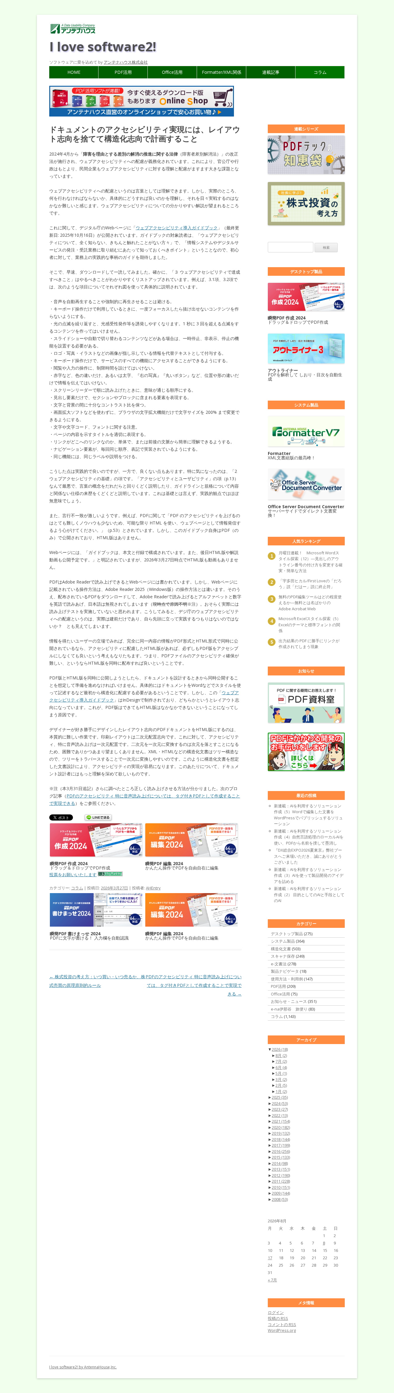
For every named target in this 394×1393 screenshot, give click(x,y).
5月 (281, 1073)
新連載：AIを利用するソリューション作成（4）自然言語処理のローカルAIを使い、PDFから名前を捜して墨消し (309, 837)
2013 (281, 1169)
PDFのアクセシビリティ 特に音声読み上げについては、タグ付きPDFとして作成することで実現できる (194, 985)
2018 (281, 1139)
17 (270, 1257)
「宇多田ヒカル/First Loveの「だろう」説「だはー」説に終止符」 (310, 584)
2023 (280, 1109)
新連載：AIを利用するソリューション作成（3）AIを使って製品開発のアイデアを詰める (309, 875)
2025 (280, 1097)
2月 (281, 1085)
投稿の (278, 1318)
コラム (320, 72)
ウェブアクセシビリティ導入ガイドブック (177, 228)
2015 (281, 1157)
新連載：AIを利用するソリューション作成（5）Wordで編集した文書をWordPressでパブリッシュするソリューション (308, 815)
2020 (281, 1127)
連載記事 (270, 72)
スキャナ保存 (283, 956)
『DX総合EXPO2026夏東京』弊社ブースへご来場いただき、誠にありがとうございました (308, 856)
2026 (280, 1049)
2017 (281, 1145)
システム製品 (283, 941)
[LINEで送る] (98, 818)
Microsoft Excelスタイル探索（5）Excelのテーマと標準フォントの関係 (310, 624)
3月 (281, 1079)
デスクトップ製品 (287, 933)
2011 (281, 1181)
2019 (281, 1133)
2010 (281, 1187)
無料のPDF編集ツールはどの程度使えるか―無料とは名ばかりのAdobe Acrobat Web (310, 602)
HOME (73, 72)
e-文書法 (279, 964)
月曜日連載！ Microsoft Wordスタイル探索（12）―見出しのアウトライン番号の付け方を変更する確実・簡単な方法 (311, 562)
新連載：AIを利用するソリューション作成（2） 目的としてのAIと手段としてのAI (309, 894)
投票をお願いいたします (73, 874)
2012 (281, 1175)
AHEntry (153, 888)
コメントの (282, 1324)
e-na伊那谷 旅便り (289, 1009)
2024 (280, 1103)
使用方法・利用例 (287, 979)
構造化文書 (281, 949)
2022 (280, 1115)
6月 (281, 1067)
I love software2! (102, 46)
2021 (281, 1121)
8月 (281, 1055)
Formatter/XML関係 (221, 72)
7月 (281, 1061)
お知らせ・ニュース (289, 1001)
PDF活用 (123, 72)
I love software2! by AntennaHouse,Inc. (83, 1367)
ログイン (276, 1312)
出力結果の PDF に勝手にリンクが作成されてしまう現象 (309, 644)
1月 (281, 1091)
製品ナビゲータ (285, 971)
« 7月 (272, 1280)
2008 (280, 1199)
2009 (281, 1193)
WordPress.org (282, 1330)
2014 (280, 1163)
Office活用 (172, 72)
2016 (281, 1151)
